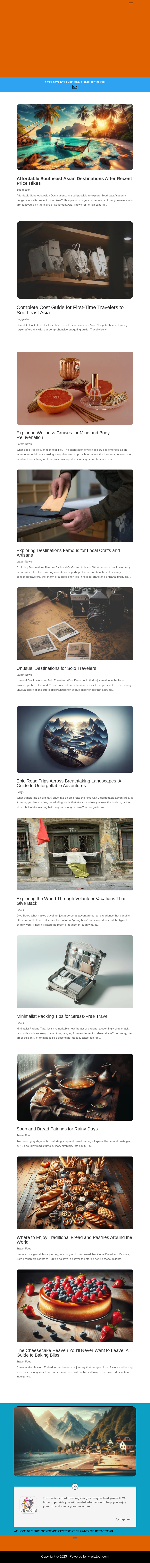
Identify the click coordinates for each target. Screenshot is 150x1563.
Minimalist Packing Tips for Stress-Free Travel (63, 1016)
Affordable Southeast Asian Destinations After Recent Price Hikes (74, 181)
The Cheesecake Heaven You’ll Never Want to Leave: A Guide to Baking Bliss (72, 1353)
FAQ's (20, 792)
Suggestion (23, 189)
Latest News (24, 443)
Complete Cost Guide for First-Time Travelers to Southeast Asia (70, 309)
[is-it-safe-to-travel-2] (75, 1475)
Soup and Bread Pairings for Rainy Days (57, 1128)
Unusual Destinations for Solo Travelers (56, 668)
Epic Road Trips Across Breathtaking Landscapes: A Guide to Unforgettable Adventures (69, 783)
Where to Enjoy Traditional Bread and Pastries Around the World (74, 1240)
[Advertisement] (75, 47)
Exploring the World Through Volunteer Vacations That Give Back (71, 901)
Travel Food (24, 1135)
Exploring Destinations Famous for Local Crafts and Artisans (68, 553)
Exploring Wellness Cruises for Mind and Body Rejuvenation (63, 435)
